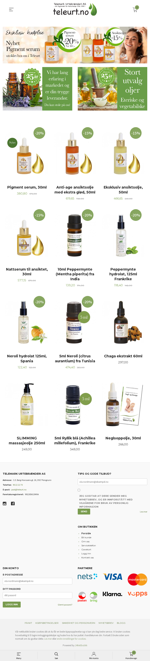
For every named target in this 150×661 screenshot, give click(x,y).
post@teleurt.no (18, 489)
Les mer (143, 511)
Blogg (121, 623)
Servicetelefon (88, 545)
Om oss (85, 541)
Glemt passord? (65, 604)
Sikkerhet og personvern (78, 623)
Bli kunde (86, 537)
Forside (86, 533)
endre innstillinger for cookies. (71, 638)
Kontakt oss (87, 557)
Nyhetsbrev (106, 623)
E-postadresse (13, 574)
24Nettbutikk (81, 645)
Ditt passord (12, 589)
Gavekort (86, 549)
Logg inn (86, 553)
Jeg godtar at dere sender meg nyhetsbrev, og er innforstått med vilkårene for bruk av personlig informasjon (106, 501)
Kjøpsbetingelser (47, 623)
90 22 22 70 (18, 484)
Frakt (28, 623)
